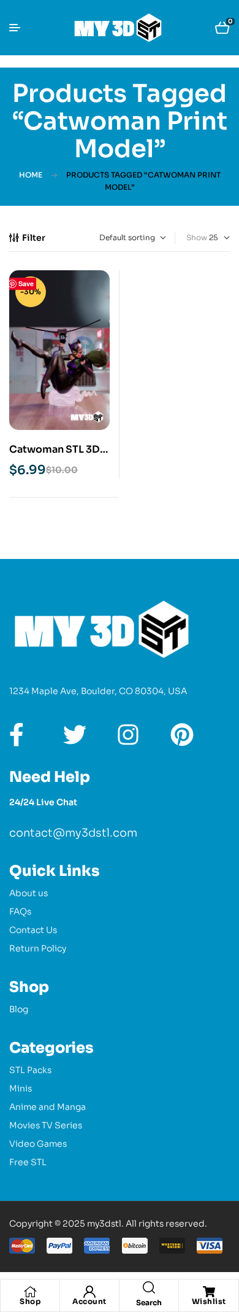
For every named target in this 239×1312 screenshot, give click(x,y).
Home (30, 174)
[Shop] (30, 1292)
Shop (30, 1301)
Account (89, 1301)
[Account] (89, 1292)
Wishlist (209, 1301)
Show (196, 237)
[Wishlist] (209, 1292)
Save (26, 283)
